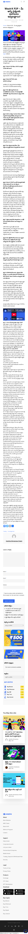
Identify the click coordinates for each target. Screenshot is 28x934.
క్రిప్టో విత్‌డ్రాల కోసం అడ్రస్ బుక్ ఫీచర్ (13, 617)
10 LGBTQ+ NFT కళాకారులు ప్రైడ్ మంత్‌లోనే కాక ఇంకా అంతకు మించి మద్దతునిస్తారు (13, 610)
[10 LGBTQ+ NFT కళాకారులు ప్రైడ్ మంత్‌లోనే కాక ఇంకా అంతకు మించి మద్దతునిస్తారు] (14, 729)
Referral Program (8, 829)
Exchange (5, 878)
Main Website (7, 820)
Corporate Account (8, 844)
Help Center (6, 841)
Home (4, 25)
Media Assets (6, 853)
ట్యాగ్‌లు (6, 674)
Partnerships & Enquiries (10, 850)
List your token (7, 847)
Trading (4, 531)
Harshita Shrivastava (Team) (12, 20)
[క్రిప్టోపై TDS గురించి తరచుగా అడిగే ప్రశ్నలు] (14, 758)
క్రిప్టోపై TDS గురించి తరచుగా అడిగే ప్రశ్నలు (14, 615)
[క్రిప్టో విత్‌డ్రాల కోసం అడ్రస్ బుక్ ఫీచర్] (14, 786)
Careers (5, 832)
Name (5, 571)
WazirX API (6, 826)
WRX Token (6, 823)
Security (5, 859)
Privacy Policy (6, 871)
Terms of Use (6, 868)
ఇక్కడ (4, 54)
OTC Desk (5, 881)
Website (5, 585)
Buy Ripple (6, 910)
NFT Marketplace (8, 884)
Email (4, 578)
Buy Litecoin (6, 913)
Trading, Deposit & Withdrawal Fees (13, 856)
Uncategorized (11, 531)
